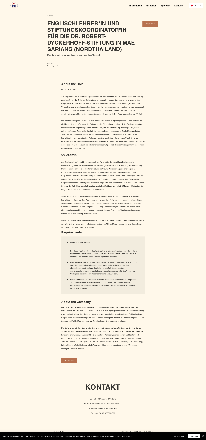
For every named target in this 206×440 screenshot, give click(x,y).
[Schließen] (203, 436)
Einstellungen (179, 436)
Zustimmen (194, 436)
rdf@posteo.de (110, 408)
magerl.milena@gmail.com (130, 224)
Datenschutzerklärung (125, 436)
